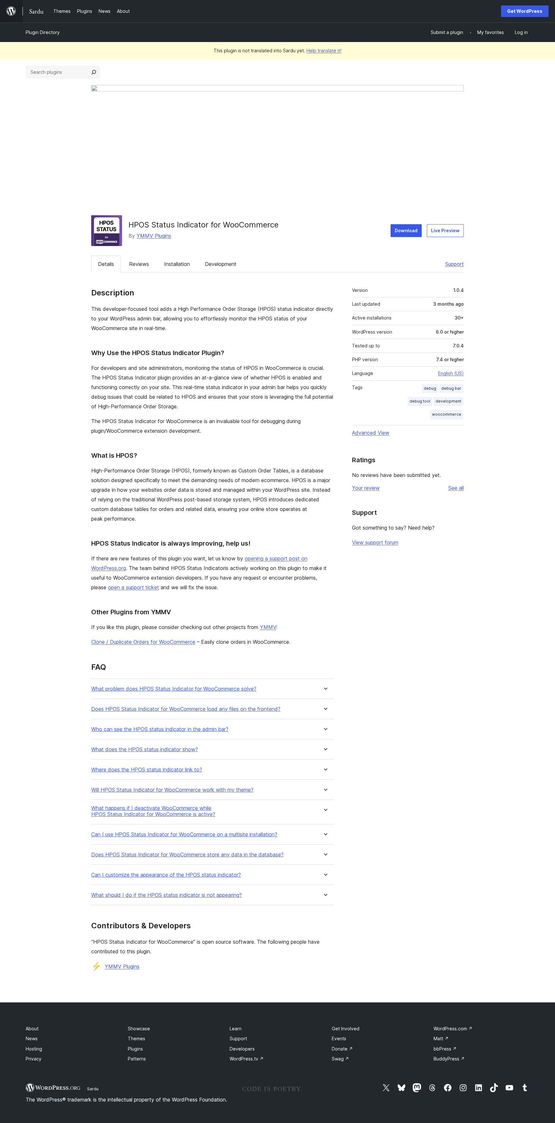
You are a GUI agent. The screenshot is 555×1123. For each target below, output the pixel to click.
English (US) (451, 373)
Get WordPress (524, 11)
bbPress (445, 1048)
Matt (441, 1038)
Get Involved (345, 1028)
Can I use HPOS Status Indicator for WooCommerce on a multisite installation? (184, 834)
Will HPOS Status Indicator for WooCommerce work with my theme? (172, 790)
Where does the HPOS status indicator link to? (146, 770)
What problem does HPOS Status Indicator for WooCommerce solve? (173, 689)
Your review (366, 488)
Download (406, 230)
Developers (242, 1048)
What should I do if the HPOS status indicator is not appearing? (166, 895)
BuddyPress (449, 1058)
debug (430, 388)
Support (454, 264)
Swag (340, 1058)
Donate (342, 1048)
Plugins (135, 1048)
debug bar (451, 388)
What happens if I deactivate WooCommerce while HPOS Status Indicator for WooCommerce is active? (153, 811)
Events (339, 1038)
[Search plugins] (93, 72)
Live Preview (445, 230)
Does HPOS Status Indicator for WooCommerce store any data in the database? (187, 855)
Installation (177, 264)
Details (106, 264)
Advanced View (370, 433)
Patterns (137, 1058)
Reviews (139, 264)
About (32, 1028)
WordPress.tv (247, 1058)
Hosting (34, 1048)
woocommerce (446, 414)
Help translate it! (323, 50)
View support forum (375, 542)
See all (456, 488)
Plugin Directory (43, 32)
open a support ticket (133, 587)
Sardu (93, 1088)
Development (220, 264)
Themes (136, 1038)
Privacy (33, 1058)
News (32, 1038)
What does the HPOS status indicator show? (144, 749)
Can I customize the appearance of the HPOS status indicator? (166, 875)
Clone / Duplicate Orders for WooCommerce (143, 642)
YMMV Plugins (154, 236)
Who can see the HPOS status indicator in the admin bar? (159, 729)
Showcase (139, 1028)
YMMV (268, 627)
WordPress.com (453, 1028)
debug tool (420, 401)
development (448, 401)
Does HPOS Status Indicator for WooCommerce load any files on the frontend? (185, 709)
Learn (236, 1028)
